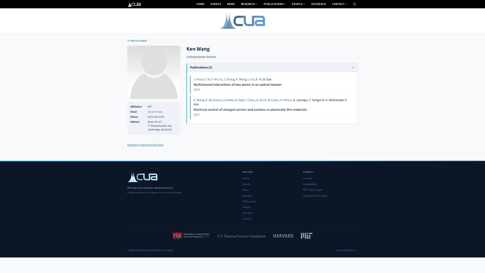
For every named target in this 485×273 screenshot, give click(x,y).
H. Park (284, 100)
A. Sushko (227, 100)
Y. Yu (207, 79)
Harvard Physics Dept (315, 196)
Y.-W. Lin (217, 79)
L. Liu (251, 79)
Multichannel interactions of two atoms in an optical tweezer (238, 84)
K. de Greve (212, 100)
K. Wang (241, 79)
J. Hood (199, 79)
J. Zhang (229, 79)
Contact (338, 4)
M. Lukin (273, 100)
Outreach (318, 4)
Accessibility (310, 184)
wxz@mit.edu (155, 112)
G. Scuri (261, 100)
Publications (274, 4)
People (297, 4)
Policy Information (345, 250)
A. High (239, 100)
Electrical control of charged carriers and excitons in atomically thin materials (250, 109)
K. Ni (259, 79)
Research (248, 4)
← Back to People (137, 40)
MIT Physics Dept (312, 190)
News (231, 4)
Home (201, 4)
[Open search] (355, 4)
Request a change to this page (145, 145)
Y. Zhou (250, 100)
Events (216, 4)
